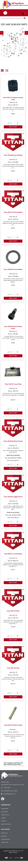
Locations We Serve (5, 824)
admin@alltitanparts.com (9, 794)
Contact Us (3, 821)
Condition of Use (5, 814)
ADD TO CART (13, 127)
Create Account (4, 842)
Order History (4, 833)
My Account (4, 836)
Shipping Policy (4, 808)
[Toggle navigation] (5, 13)
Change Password (5, 839)
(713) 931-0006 (6, 787)
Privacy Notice (4, 811)
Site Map (3, 818)
